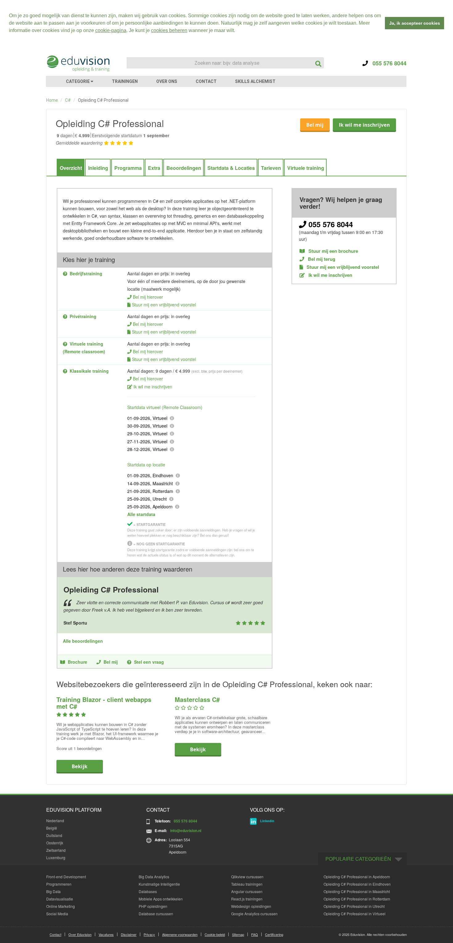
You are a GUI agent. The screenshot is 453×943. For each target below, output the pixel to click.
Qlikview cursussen (247, 876)
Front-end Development (66, 876)
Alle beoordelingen (83, 641)
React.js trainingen (247, 898)
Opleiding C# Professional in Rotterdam (357, 898)
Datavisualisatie (59, 898)
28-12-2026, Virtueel (147, 449)
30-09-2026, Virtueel (147, 426)
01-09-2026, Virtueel (147, 418)
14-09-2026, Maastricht (150, 483)
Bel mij (315, 124)
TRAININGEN (125, 81)
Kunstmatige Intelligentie (159, 884)
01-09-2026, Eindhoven (150, 475)
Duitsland (54, 835)
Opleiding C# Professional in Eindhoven (357, 884)
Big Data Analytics (154, 876)
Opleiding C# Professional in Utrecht (354, 906)
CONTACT (206, 81)
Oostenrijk (54, 842)
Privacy (149, 934)
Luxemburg (55, 857)
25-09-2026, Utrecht (147, 499)
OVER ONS (166, 81)
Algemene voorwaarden (180, 934)
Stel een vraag (149, 662)
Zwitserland (56, 850)
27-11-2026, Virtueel (147, 441)
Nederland (55, 820)
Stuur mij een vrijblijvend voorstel (164, 304)
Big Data (53, 891)
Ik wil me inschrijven (364, 124)
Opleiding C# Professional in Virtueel (355, 913)
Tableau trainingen (247, 884)
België (51, 827)
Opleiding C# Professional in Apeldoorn (357, 876)
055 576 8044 (387, 63)
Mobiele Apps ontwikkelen (161, 898)
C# (68, 100)
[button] (237, 31)
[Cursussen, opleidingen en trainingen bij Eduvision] (77, 63)
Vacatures (106, 934)
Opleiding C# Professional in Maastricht (357, 891)
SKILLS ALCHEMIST (255, 81)
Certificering (274, 934)
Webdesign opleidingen (251, 906)
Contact (55, 934)
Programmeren (58, 884)
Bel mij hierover (148, 297)
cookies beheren (169, 30)
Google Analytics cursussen (254, 913)
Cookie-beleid (215, 934)
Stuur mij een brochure (332, 251)
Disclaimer (129, 934)
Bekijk (80, 766)
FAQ (254, 934)
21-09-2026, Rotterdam (150, 491)
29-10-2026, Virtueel (147, 433)
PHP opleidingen (153, 906)
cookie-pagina (110, 30)
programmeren (132, 201)
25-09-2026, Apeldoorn (150, 506)
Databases (148, 891)
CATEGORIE (78, 81)
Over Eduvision (80, 934)
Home (52, 100)
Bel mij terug (321, 259)
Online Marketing (60, 906)
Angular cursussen (247, 891)
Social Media (57, 913)
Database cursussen (156, 913)
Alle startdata (141, 514)
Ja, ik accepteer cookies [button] (414, 23)
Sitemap (238, 934)
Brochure (77, 662)
